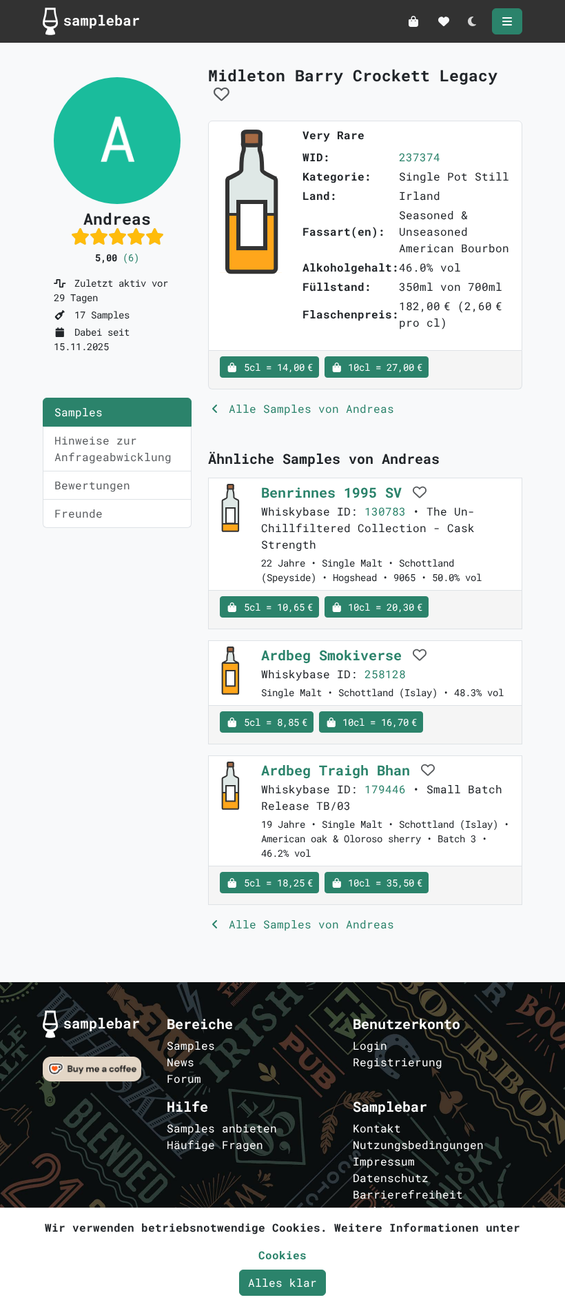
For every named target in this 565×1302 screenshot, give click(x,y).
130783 (385, 511)
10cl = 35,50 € (382, 882)
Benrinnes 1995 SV (335, 492)
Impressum (384, 1161)
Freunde (78, 513)
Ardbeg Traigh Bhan (339, 770)
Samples (78, 412)
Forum (184, 1078)
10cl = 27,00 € (382, 367)
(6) (131, 257)
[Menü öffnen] (507, 21)
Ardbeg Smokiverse (335, 655)
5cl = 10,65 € (275, 606)
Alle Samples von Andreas (308, 408)
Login (370, 1045)
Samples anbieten (222, 1128)
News (180, 1062)
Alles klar (282, 1282)
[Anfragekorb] (413, 21)
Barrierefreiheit (408, 1194)
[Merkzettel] (444, 21)
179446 (385, 789)
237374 (419, 157)
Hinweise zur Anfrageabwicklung (113, 448)
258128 (385, 674)
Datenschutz (391, 1177)
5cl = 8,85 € (272, 722)
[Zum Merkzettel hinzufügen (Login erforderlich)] (221, 93)
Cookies (282, 1255)
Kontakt (377, 1128)
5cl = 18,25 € (275, 882)
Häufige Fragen (215, 1144)
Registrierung (397, 1062)
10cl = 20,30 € (382, 606)
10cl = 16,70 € (377, 722)
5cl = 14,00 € (275, 367)
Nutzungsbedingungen (418, 1144)
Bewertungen (92, 485)
